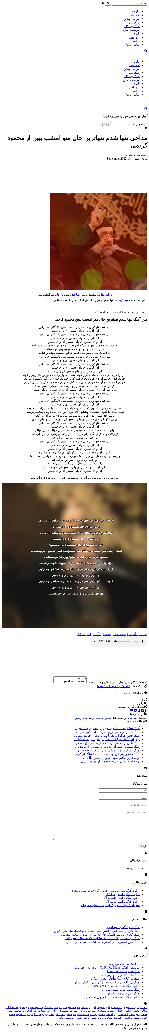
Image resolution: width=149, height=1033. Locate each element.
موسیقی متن (131, 29)
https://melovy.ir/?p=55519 (113, 686)
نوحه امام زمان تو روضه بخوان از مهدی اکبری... (109, 761)
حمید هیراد (34, 1007)
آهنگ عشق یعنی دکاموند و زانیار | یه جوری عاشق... (107, 728)
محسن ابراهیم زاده (135, 1014)
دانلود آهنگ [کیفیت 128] (92, 634)
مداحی (127, 154)
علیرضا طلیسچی (67, 1010)
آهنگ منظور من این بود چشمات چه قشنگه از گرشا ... (106, 754)
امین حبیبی (103, 1007)
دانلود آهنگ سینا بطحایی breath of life (116, 986)
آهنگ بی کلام (131, 26)
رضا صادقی (12, 1007)
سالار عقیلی (139, 1010)
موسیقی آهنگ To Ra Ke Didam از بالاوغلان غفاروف (107, 967)
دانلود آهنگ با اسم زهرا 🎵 (123, 894)
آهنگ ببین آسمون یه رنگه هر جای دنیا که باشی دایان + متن (103, 942)
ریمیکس (134, 37)
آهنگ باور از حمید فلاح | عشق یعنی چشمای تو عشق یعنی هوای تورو (97, 930)
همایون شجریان (112, 1017)
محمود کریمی (124, 300)
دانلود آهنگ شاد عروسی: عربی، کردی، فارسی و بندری (105, 890)
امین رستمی (88, 1007)
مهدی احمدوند (24, 1014)
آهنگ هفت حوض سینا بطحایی (121, 989)
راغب (23, 1007)
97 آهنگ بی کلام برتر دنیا (124, 963)
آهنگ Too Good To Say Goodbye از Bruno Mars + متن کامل (102, 938)
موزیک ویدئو (132, 18)
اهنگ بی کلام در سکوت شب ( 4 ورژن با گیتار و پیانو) (107, 982)
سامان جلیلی (123, 1010)
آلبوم (136, 33)
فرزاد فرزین (29, 1010)
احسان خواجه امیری (135, 1007)
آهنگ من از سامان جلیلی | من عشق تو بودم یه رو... (107, 750)
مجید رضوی (13, 1010)
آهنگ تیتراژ (133, 22)
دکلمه (136, 41)
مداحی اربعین (83, 717)
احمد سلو (116, 1007)
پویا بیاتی (96, 1017)
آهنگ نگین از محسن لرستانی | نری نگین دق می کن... (106, 743)
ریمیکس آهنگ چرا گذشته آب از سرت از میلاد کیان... (107, 739)
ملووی (135, 11)
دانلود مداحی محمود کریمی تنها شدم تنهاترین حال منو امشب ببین (74, 294)
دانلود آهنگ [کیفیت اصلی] (127, 634)
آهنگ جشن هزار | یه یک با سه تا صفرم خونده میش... (107, 735)
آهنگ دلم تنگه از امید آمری (123, 927)
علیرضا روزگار (87, 1010)
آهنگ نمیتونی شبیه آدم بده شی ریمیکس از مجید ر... (107, 746)
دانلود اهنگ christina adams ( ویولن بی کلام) (113, 997)
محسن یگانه (97, 1014)
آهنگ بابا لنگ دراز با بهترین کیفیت (119, 975)
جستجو (105, 124)
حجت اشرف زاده (69, 1007)
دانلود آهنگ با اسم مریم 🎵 (123, 901)
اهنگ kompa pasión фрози (123, 971)
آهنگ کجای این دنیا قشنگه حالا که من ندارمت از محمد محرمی (100, 934)
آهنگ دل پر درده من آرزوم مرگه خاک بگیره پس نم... (106, 732)
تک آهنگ (134, 15)
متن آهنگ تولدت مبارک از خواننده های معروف (110, 905)
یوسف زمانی (66, 1017)
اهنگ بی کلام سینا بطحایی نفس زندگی (115, 978)
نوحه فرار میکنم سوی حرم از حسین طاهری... (110, 757)
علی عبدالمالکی (47, 1010)
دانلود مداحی (133, 312)
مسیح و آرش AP (44, 1014)
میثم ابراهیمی (130, 1017)
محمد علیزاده (81, 1014)
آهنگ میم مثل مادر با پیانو (123, 993)
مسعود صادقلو (63, 1014)
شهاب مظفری (106, 1010)
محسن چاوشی (115, 1014)
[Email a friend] (131, 710)
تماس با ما (133, 44)
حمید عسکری (49, 1007)
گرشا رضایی (82, 1017)
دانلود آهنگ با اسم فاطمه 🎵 (121, 897)
